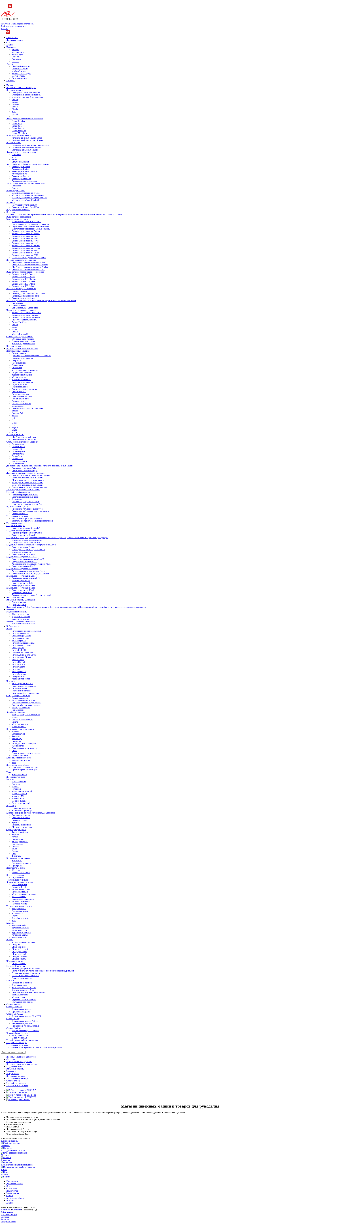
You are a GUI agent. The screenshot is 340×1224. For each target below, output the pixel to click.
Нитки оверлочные (20, 638)
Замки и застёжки (20, 832)
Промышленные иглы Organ (24, 470)
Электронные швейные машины (26, 95)
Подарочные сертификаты (18, 209)
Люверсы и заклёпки (21, 825)
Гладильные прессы (15, 537)
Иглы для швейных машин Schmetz (28, 140)
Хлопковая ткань (19, 774)
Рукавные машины (20, 394)
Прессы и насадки (20, 820)
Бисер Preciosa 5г (19, 1038)
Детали (15, 188)
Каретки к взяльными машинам (64, 607)
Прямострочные (19, 353)
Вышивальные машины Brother (26, 236)
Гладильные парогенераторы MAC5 (28, 559)
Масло (15, 157)
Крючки (15, 822)
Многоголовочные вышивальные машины (31, 229)
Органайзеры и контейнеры (24, 770)
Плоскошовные (19, 363)
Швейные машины (15, 90)
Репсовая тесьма (19, 896)
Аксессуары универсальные (24, 181)
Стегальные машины (21, 403)
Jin (13, 420)
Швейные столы (13, 142)
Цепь (14, 853)
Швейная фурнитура (15, 777)
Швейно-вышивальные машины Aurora (30, 262)
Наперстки (17, 741)
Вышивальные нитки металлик (26, 317)
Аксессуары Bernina (21, 166)
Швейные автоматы (15, 434)
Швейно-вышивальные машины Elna (28, 269)
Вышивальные (18, 401)
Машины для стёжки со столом (26, 193)
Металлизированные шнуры (24, 942)
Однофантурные (19, 602)
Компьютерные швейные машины (27, 97)
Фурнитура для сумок (16, 829)
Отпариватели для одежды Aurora (27, 540)
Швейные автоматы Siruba (24, 437)
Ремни (15, 159)
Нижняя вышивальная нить (24, 320)
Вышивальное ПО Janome (23, 281)
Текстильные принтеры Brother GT (27, 518)
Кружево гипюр (19, 937)
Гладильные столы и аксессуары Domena (30, 573)
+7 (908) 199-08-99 (9, 19)
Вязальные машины (15, 597)
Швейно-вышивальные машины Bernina (30, 265)
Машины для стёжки (15, 190)
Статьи (9, 1195)
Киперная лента (19, 908)
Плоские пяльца (19, 305)
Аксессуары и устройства (23, 298)
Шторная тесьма (19, 963)
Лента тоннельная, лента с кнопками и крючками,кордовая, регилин (43, 971)
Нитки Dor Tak (18, 662)
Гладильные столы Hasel (23, 590)
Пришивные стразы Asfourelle (25, 1026)
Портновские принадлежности (20, 729)
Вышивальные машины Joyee (25, 241)
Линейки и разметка (15, 712)
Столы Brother (18, 446)
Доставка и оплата (14, 40)
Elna (14, 111)
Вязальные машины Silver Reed (20, 600)
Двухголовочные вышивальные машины (30, 226)
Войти (4, 26)
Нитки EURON (19, 650)
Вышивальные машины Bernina (26, 233)
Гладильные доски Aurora (23, 547)
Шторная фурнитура (15, 961)
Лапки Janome (18, 128)
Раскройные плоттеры (16, 1042)
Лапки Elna (17, 123)
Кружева (10, 923)
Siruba (14, 430)
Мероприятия (18, 52)
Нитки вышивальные (21, 645)
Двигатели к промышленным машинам (24, 466)
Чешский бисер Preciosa (17, 1033)
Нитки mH (16, 669)
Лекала (15, 722)
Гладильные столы (33, 537)
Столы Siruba (18, 454)
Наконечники (18, 839)
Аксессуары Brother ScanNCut (25, 207)
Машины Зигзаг (19, 377)
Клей (14, 762)
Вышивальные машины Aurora (26, 231)
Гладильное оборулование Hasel (20, 588)
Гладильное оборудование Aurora (41, 545)
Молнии (10, 779)
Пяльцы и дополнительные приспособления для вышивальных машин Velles (41, 300)
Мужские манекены (21, 616)
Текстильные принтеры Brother (20, 1047)
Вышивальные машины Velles (25, 253)
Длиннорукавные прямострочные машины (31, 356)
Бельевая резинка (19, 985)
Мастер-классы (18, 76)
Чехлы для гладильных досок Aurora (28, 549)
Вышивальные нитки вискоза (25, 315)
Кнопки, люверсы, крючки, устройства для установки (30, 813)
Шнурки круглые (19, 959)
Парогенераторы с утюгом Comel (27, 533)
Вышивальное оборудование (19, 217)
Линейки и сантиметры (22, 719)
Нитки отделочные (20, 633)
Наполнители (18, 710)
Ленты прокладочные (21, 863)
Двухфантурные (19, 604)
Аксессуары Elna (19, 174)
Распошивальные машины (18, 214)
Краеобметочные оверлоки (43, 214)
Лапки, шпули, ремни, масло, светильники (25, 473)
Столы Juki (17, 449)
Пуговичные (17, 365)
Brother (15, 107)
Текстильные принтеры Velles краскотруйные (32, 521)
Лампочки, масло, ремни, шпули (21, 152)
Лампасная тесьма (20, 892)
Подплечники (18, 877)
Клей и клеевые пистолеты (18, 758)
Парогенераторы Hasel (22, 592)
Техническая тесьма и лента (19, 906)
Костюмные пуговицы (22, 810)
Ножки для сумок (20, 841)
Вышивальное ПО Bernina (23, 274)
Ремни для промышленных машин (27, 482)
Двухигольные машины (22, 358)
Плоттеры (10, 202)
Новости (16, 57)
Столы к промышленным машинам (22, 442)
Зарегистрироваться (16, 26)
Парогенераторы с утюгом (54, 537)
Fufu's (14, 329)
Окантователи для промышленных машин (31, 475)
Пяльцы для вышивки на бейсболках (28, 293)
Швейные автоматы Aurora (24, 439)
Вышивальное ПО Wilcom (23, 284)
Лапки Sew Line (19, 131)
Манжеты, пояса (19, 997)
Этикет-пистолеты (20, 755)
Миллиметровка (19, 726)
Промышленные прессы (17, 506)
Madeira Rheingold (20, 334)
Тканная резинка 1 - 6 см (23, 990)
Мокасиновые (18, 406)
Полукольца (17, 844)
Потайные (16, 789)
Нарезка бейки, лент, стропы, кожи (27, 408)
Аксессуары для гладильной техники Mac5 (31, 564)
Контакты (10, 81)
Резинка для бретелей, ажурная (26, 968)
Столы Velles (17, 458)
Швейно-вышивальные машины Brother (30, 267)
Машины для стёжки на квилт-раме (28, 195)
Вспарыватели (18, 734)
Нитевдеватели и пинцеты (24, 743)
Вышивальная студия (21, 73)
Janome (15, 114)
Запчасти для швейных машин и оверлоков (26, 183)
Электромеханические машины (26, 92)
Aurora (15, 99)
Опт (8, 42)
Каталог (4, 28)
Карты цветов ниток (21, 679)
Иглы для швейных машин (18, 135)
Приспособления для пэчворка (26, 705)
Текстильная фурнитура (17, 880)
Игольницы (17, 738)
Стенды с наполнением (22, 652)
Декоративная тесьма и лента (19, 882)
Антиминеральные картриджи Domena (29, 571)
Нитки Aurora (18, 659)
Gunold (15, 332)
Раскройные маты (20, 698)
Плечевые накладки (15, 875)
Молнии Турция (19, 801)
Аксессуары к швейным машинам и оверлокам (27, 164)
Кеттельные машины (40, 607)
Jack (13, 418)
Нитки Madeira (18, 664)
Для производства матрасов (24, 389)
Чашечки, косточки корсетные (25, 975)
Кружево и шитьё (20, 935)
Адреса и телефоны (25, 24)
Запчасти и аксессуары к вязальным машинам (125, 607)
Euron (14, 327)
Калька (15, 717)
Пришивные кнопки (21, 815)
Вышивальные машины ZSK (25, 255)
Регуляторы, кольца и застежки (26, 973)
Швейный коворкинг (21, 66)
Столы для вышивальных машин (27, 147)
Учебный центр (19, 71)
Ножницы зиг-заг (20, 688)
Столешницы (18, 463)
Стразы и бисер (13, 1004)
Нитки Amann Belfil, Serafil (24, 655)
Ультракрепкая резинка (22, 1002)
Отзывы (15, 61)
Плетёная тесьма (19, 904)
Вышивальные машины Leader (26, 243)
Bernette (15, 104)
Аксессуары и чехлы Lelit (23, 585)
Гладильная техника (15, 523)
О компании (12, 1188)
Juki (13, 116)
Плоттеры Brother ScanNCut (24, 205)
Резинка (10, 980)
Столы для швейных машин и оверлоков (30, 145)
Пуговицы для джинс (21, 808)
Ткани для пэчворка (21, 707)
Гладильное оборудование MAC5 (21, 557)
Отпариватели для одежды (95, 537)
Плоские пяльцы (19, 291)
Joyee (14, 423)
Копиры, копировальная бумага (26, 715)
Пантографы (17, 303)
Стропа (15, 851)
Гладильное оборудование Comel (21, 530)
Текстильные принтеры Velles (48, 1047)
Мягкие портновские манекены (20, 621)
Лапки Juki (17, 126)
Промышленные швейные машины (22, 348)
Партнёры (16, 59)
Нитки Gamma (18, 667)
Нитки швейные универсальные (26, 631)
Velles (14, 432)
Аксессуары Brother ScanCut (24, 171)
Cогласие (16, 1210)
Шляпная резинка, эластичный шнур (28, 992)
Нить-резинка (18, 648)
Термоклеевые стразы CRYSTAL (27, 1016)
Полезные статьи (19, 78)
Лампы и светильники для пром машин (30, 487)
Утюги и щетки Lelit (21, 580)
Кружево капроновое (21, 932)
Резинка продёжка (20, 995)
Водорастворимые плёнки (23, 341)
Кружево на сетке (20, 930)
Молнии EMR (18, 796)
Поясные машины (20, 387)
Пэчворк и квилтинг (21, 695)
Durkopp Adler (18, 413)
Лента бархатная (19, 884)
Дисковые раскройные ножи (25, 494)
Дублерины (17, 865)
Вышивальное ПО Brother (23, 277)
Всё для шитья (12, 626)
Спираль (16, 784)
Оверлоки (10, 212)
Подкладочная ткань (15, 868)
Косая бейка (17, 913)
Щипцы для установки (22, 827)
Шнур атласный (19, 954)
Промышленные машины (17, 351)
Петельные (17, 367)
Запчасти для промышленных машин (23, 490)
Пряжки (15, 846)
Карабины (16, 834)
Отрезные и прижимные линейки (27, 504)
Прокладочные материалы (18, 858)
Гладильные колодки (15, 525)
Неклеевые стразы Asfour (23, 1023)
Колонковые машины (21, 379)
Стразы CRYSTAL (14, 1014)
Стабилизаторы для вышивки (19, 336)
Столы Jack (17, 456)
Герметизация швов (20, 399)
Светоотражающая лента (23, 899)
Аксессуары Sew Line (21, 178)
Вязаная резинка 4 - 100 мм (24, 987)
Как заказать (12, 37)
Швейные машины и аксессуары (21, 87)
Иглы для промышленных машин (58, 466)
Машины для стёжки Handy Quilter (27, 200)
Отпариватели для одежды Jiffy (26, 542)
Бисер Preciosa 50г (20, 1035)
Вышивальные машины (17, 219)
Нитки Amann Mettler (21, 657)
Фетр (8, 695)
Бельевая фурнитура (15, 966)
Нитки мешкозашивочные (23, 643)
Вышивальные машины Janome (26, 248)
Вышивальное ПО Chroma (24, 279)
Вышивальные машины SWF (25, 250)
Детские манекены (20, 619)
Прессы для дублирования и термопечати (30, 511)
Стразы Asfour (12, 1018)
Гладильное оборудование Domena (22, 569)
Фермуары (16, 856)
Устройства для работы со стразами (22, 1040)
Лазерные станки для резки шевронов (29, 257)
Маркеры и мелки (20, 724)
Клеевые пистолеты (21, 760)
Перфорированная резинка (24, 999)
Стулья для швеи (19, 461)
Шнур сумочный (19, 951)
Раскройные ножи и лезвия (24, 700)
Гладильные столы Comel (23, 535)
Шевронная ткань (14, 346)
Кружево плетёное (20, 928)
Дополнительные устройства (25, 308)
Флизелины (17, 861)
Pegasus (15, 427)
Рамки (14, 849)
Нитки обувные (19, 640)
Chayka (15, 109)
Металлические (19, 782)
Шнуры (9, 940)
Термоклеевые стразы (21, 1009)
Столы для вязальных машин (25, 150)
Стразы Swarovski (14, 1007)
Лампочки (16, 154)
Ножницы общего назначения (25, 693)
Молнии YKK (18, 798)
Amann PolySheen (19, 322)
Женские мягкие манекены (24, 624)
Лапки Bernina (18, 121)
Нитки (9, 628)
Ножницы (11, 681)
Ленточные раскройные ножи (25, 502)
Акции (9, 45)
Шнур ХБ (16, 944)
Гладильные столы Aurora (23, 554)
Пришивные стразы (21, 1011)
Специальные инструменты (24, 748)
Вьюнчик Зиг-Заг (19, 887)
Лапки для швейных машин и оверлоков (24, 119)
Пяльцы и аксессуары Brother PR (21, 288)
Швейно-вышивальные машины (21, 260)
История (15, 49)
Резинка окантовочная (22, 978)
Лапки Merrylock (19, 133)
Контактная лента (20, 911)
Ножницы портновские (22, 683)
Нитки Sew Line (19, 674)
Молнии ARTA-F (19, 794)
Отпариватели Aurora (21, 552)
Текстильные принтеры (17, 516)
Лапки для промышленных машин (27, 478)
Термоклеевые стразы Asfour (25, 1021)
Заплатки (16, 736)
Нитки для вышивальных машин (21, 310)
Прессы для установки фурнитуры (27, 509)
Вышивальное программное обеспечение (25, 272)
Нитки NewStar (19, 671)
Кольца (15, 837)
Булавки (15, 731)
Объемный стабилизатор (23, 339)
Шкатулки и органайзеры (17, 765)
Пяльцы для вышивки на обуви (26, 296)
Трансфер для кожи (20, 918)
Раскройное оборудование (18, 492)
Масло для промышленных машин (27, 485)
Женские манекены (20, 614)
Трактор (15, 786)
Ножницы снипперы (21, 691)
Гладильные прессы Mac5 (23, 566)
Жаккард (16, 870)
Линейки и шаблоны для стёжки (26, 703)
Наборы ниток (18, 676)
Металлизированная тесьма (24, 894)
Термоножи (17, 499)
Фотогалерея (17, 54)
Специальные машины (22, 396)
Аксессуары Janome (20, 176)
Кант (14, 920)
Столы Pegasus (18, 451)
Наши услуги (12, 1191)
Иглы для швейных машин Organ (27, 138)
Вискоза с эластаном (21, 872)
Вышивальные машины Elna (25, 238)
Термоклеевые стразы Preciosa (25, 1030)
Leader (119, 214)
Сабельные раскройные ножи (25, 497)
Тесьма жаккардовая (21, 889)
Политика (5, 1210)
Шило (14, 750)
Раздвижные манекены (16, 612)
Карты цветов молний (22, 791)
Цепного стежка (19, 391)
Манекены (11, 609)
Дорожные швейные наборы (25, 767)
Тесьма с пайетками (21, 901)
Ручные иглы (18, 746)
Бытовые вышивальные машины (26, 221)
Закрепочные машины (22, 375)
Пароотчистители (75, 537)
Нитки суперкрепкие (21, 636)
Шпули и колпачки (20, 162)
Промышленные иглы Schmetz (25, 468)
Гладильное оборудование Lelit (20, 576)
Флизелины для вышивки (23, 344)
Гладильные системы (16, 545)
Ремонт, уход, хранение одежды (26, 753)
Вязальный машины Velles (18, 607)
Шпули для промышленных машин (28, 480)
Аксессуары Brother (20, 169)
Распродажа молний (21, 803)
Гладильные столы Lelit (22, 583)
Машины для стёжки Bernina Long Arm (29, 198)
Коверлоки (61, 214)
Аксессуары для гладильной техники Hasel (31, 595)
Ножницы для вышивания (24, 686)
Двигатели (16, 186)
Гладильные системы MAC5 (24, 561)
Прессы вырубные (20, 513)
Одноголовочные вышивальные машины (30, 224)
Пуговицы (11, 805)
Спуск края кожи (19, 384)
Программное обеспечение (91, 607)
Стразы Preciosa (13, 1028)
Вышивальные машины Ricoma (26, 245)
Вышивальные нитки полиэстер (26, 312)
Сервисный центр (20, 69)
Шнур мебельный (20, 949)
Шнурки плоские (19, 956)
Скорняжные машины (22, 372)
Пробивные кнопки (21, 817)
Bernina (15, 102)
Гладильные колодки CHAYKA (26, 528)
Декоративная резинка (22, 983)
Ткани (9, 772)
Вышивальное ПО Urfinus (23, 286)
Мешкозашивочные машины (25, 370)
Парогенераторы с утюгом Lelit (26, 578)
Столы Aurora (18, 444)
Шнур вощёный (19, 947)
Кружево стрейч (19, 925)
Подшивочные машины (22, 382)
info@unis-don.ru (8, 24)
